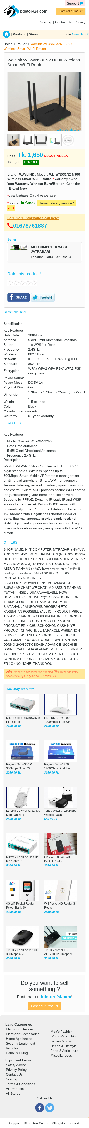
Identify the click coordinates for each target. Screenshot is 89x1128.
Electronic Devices (19, 1029)
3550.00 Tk (51, 958)
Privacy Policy (16, 1070)
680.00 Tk (50, 819)
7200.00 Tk (13, 726)
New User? (80, 34)
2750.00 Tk (51, 865)
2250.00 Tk (13, 772)
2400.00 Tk (51, 726)
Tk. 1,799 (14, 162)
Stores (34, 34)
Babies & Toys (61, 1041)
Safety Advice (16, 1065)
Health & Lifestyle (64, 1046)
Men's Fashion (62, 1031)
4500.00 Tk (13, 958)
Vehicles (12, 1048)
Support (73, 3)
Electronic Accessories (22, 1034)
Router (21, 44)
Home (8, 44)
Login (67, 34)
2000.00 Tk (13, 819)
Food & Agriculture (64, 1050)
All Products (15, 1089)
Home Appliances (19, 1039)
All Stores (13, 1093)
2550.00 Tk (51, 912)
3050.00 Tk (51, 772)
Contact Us (63, 22)
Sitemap (46, 22)
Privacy (80, 22)
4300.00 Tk (13, 912)
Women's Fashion (64, 1036)
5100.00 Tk (13, 865)
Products (19, 34)
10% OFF (31, 162)
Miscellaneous (61, 1055)
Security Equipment (20, 1043)
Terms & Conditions (20, 1084)
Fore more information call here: (33, 218)
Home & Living (17, 1053)
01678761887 (30, 225)
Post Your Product (70, 11)
